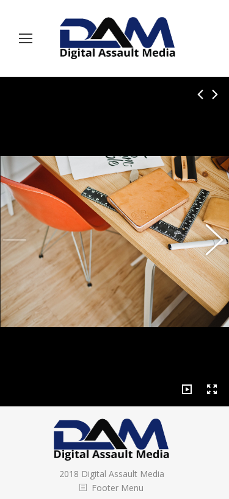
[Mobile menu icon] (25, 38)
